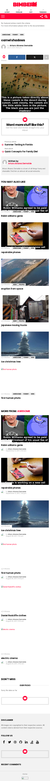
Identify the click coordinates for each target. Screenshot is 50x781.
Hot (30, 12)
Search (46, 16)
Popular (19, 12)
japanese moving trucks (14, 325)
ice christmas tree (10, 361)
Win (32, 212)
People (22, 284)
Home (25, 774)
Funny (26, 212)
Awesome (17, 212)
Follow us (41, 16)
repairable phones (11, 252)
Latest (7, 12)
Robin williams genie (12, 215)
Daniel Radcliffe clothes (13, 615)
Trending (43, 12)
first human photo (11, 398)
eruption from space (12, 288)
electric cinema (9, 658)
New (15, 284)
